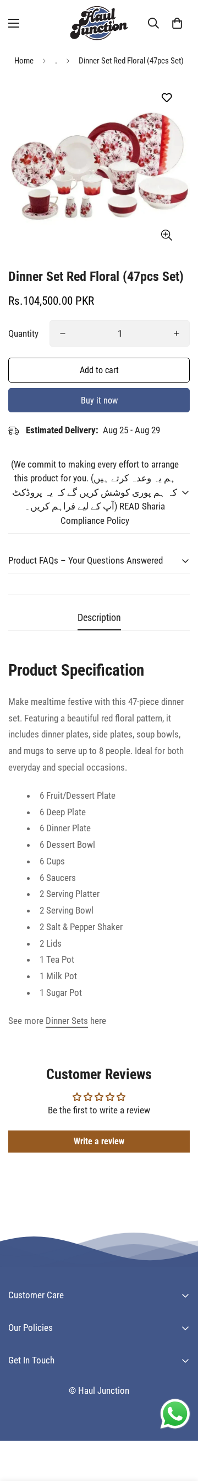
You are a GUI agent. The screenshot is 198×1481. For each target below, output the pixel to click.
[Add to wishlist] (166, 98)
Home (24, 61)
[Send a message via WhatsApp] (175, 1414)
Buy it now (99, 400)
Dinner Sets (67, 1020)
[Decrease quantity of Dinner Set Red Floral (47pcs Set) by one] (62, 333)
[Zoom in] (166, 234)
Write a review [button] (99, 1141)
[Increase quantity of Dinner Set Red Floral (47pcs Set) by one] (176, 333)
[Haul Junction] (99, 23)
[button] (177, 23)
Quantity (23, 333)
